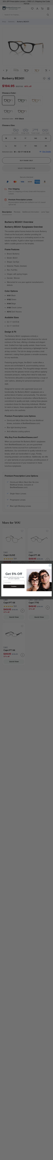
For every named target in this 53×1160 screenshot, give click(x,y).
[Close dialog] (50, 565)
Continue (13, 586)
